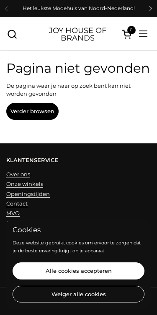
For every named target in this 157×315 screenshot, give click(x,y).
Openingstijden (28, 194)
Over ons (18, 174)
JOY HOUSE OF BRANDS (77, 34)
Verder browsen (32, 111)
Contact (17, 203)
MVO (13, 213)
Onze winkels (24, 183)
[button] (12, 34)
